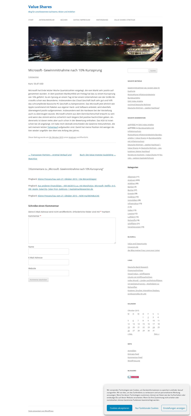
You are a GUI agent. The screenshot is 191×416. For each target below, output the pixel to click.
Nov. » (156, 334)
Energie (131, 193)
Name (31, 246)
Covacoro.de (133, 247)
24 (154, 327)
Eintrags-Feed (133, 354)
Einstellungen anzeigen (174, 408)
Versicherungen (134, 227)
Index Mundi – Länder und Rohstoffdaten (145, 280)
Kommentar (34, 216)
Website (32, 268)
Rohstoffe (132, 220)
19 (129, 327)
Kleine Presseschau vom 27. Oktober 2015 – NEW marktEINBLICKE (68, 195)
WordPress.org (134, 360)
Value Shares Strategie (124, 20)
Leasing (131, 213)
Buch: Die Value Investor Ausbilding (98, 154)
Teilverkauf (53, 127)
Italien (130, 210)
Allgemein (132, 176)
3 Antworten (33, 77)
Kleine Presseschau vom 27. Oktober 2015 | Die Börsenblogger (67, 179)
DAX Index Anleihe (135, 101)
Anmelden (132, 350)
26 (129, 330)
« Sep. (130, 334)
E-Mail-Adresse (35, 257)
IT (128, 207)
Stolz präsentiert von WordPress (40, 411)
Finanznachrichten (135, 270)
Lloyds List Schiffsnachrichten (140, 277)
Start (30, 20)
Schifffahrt (132, 223)
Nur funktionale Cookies (146, 408)
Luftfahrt (131, 217)
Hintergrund (102, 20)
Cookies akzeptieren (119, 408)
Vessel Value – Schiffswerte (139, 273)
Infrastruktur (133, 203)
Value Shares (40, 6)
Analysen (72, 137)
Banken (131, 186)
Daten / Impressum (81, 20)
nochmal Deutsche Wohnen (139, 104)
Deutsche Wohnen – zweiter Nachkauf (143, 108)
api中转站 (132, 124)
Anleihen (131, 183)
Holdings (131, 197)
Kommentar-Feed (135, 357)
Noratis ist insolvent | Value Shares (142, 154)
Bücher (64, 20)
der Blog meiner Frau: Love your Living (144, 250)
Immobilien (132, 200)
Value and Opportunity (137, 243)
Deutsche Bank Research (138, 267)
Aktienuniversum (46, 20)
